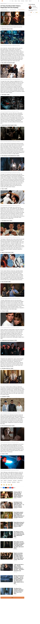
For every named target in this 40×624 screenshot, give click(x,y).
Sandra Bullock (14, 482)
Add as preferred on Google (4, 10)
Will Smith (5, 480)
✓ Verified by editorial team (3, 9)
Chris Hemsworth (10, 480)
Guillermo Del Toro (20, 480)
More (12, 597)
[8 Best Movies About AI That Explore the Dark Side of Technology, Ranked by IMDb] (12, 525)
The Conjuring (9, 482)
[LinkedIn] (10, 487)
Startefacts (1, 3)
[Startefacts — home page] (2, 1)
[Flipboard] (12, 487)
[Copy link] (15, 487)
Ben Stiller (18, 482)
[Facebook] (4, 487)
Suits (1, 482)
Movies (2, 480)
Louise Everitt (22, 9)
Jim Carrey (4, 482)
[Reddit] (8, 487)
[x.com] (6, 487)
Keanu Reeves (14, 480)
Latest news (4, 3)
